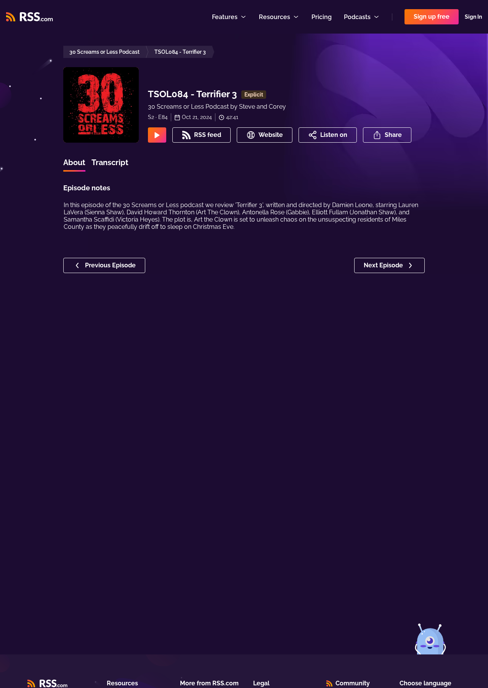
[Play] (157, 135)
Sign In (473, 17)
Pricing (321, 17)
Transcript (110, 162)
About (74, 162)
